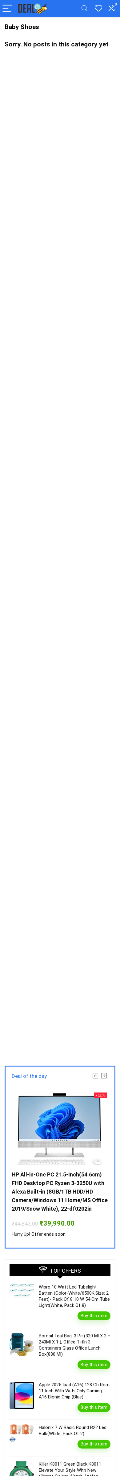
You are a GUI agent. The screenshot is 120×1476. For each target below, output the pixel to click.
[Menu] (7, 9)
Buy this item (94, 1315)
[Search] (84, 9)
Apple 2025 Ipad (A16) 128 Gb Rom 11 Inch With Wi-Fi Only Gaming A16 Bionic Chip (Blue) (74, 1391)
